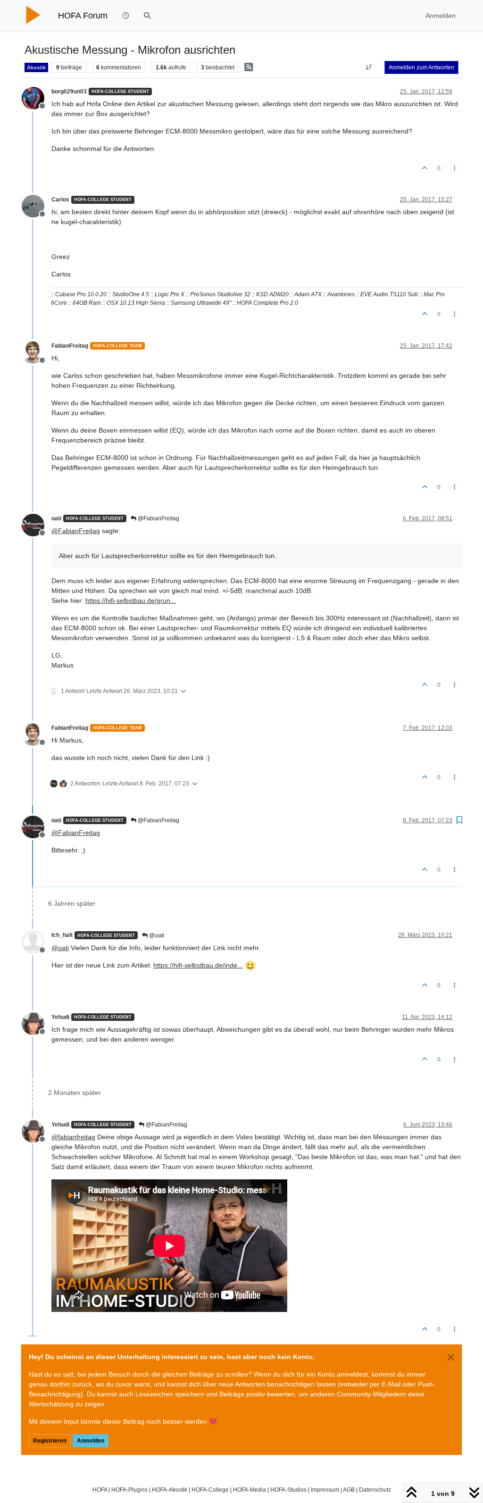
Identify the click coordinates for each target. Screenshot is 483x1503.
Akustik (36, 67)
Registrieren (50, 1440)
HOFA (99, 1489)
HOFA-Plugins (129, 1489)
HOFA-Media (249, 1489)
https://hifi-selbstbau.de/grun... (130, 600)
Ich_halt (62, 935)
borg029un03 (69, 91)
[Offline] (36, 97)
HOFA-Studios (288, 1489)
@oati (156, 935)
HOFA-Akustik (169, 1489)
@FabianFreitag (157, 518)
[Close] (451, 1357)
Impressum (325, 1489)
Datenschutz (375, 1489)
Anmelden (90, 1440)
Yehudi (60, 1017)
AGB (349, 1489)
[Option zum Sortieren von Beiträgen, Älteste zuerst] (369, 67)
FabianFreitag (69, 345)
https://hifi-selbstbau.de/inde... (198, 965)
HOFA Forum (83, 15)
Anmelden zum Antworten (421, 67)
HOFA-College (210, 1489)
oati (56, 518)
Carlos (60, 199)
